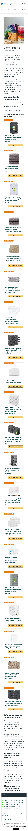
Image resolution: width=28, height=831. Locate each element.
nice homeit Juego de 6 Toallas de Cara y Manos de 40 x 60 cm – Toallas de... (14, 620)
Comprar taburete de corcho (12, 806)
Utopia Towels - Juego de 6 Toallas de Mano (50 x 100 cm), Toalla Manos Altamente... (13, 351)
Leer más (21, 829)
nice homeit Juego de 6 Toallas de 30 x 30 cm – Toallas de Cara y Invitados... (12, 471)
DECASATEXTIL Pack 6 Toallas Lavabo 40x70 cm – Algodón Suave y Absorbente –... (14, 410)
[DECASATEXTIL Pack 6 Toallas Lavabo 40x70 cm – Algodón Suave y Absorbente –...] (14, 400)
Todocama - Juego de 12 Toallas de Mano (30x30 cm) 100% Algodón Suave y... (13, 501)
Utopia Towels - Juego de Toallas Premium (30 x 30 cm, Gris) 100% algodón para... (13, 440)
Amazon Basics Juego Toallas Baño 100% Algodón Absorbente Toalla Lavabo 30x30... (12, 320)
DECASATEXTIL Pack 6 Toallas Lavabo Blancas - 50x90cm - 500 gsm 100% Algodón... (13, 532)
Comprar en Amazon (16, 145)
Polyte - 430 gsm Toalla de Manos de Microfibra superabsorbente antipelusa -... (13, 675)
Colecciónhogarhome (7, 9)
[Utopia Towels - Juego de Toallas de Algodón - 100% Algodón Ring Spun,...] (14, 695)
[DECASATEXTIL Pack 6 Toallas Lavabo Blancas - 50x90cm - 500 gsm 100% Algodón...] (14, 522)
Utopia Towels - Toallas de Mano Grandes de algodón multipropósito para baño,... (13, 138)
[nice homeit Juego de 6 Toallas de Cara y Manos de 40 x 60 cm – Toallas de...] (14, 610)
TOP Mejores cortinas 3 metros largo (13, 800)
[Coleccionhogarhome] (8, 3)
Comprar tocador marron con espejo (14, 802)
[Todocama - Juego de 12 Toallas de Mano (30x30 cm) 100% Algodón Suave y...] (14, 491)
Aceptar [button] (16, 829)
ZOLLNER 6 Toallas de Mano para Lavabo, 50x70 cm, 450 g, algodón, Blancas (13, 646)
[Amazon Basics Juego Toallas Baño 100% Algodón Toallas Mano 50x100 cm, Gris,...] (14, 279)
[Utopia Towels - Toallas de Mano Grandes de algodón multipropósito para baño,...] (14, 128)
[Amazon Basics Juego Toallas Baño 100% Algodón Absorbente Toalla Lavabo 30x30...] (14, 310)
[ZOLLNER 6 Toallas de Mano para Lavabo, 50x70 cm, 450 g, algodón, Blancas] (14, 637)
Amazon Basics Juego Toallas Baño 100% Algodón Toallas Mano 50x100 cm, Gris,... (12, 289)
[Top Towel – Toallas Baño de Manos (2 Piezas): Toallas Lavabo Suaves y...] (14, 220)
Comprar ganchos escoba (11, 808)
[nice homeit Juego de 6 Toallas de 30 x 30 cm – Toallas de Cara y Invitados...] (14, 460)
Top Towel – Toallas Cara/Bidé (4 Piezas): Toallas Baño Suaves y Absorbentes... (12, 169)
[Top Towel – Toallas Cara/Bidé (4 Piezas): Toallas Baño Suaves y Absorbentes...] (14, 159)
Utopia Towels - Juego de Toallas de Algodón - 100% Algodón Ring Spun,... (13, 703)
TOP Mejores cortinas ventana (12, 812)
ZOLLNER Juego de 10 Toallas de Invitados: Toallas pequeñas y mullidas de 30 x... (12, 559)
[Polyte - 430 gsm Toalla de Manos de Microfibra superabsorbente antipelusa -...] (14, 665)
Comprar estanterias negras (11, 804)
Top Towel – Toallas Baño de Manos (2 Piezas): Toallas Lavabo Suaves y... (13, 229)
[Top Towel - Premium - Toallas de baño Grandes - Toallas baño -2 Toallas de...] (14, 249)
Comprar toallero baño (10, 810)
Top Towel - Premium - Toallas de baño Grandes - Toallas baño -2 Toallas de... (13, 259)
